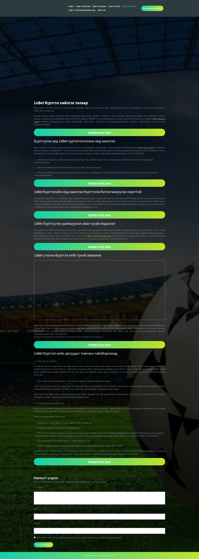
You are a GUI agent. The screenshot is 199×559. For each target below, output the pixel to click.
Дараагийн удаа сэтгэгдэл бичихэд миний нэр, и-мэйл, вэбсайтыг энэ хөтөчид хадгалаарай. (79, 537)
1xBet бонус (114, 6)
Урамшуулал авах (152, 8)
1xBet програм (83, 6)
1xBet (71, 6)
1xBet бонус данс (146, 147)
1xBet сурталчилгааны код (82, 10)
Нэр (36, 509)
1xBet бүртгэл (129, 6)
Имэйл (37, 523)
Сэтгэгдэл (39, 487)
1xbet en (101, 10)
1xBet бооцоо (99, 6)
